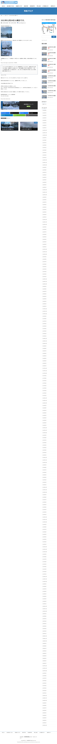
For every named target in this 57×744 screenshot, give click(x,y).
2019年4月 (44, 328)
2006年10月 (45, 700)
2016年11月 (45, 400)
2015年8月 (44, 437)
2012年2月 (44, 541)
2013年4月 (44, 507)
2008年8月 (44, 645)
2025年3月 (44, 152)
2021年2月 (44, 274)
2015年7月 (44, 440)
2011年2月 (44, 571)
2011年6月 (44, 561)
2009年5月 (44, 623)
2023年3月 (44, 212)
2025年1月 (44, 157)
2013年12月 (45, 487)
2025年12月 (45, 130)
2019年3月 (44, 331)
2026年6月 (44, 115)
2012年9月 (44, 524)
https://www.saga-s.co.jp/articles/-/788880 (9, 62)
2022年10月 (45, 224)
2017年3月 (44, 390)
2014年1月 (44, 484)
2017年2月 (44, 393)
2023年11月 (45, 192)
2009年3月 (44, 628)
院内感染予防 (30, 732)
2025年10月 (45, 135)
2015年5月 (44, 445)
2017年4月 (44, 388)
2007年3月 (44, 688)
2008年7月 (44, 648)
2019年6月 (44, 323)
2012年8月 (44, 526)
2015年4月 (44, 447)
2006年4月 (44, 715)
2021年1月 (44, 276)
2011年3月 (44, 569)
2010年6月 (44, 591)
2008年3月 (44, 658)
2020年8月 (44, 288)
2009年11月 (45, 608)
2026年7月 (44, 112)
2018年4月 (44, 358)
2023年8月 (44, 199)
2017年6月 (44, 383)
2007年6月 (44, 680)
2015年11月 (45, 430)
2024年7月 (44, 172)
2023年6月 (44, 204)
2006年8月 (44, 705)
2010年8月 (44, 586)
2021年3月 (44, 271)
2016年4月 (44, 417)
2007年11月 (45, 668)
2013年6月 (44, 502)
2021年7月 (44, 261)
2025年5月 (44, 147)
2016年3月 (44, 420)
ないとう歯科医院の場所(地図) (48, 19)
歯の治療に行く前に (10, 732)
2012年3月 (44, 539)
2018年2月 (44, 363)
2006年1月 (44, 722)
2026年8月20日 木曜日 (52, 85)
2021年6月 (44, 264)
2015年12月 (45, 427)
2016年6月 (44, 412)
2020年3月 (44, 301)
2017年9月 (44, 375)
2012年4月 (44, 536)
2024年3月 (44, 182)
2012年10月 (45, 521)
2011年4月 (44, 566)
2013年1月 (44, 514)
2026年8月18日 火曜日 (52, 90)
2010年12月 (45, 576)
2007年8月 (44, 675)
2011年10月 (45, 551)
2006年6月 (44, 710)
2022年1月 (44, 246)
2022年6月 (44, 234)
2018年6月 (44, 353)
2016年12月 (45, 398)
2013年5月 (44, 504)
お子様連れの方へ (42, 732)
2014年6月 (44, 472)
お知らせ (3, 732)
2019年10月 (45, 313)
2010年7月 (44, 588)
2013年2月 (44, 512)
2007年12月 (45, 665)
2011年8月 (44, 556)
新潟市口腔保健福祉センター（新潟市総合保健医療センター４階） (23, 87)
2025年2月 (44, 155)
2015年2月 (44, 452)
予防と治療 (35, 732)
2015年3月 (44, 450)
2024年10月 (45, 164)
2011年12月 (45, 546)
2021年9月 (44, 256)
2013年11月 (45, 489)
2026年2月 (44, 125)
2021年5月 (44, 266)
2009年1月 (44, 633)
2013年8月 (44, 497)
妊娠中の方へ (49, 732)
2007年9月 (44, 673)
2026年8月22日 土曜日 (52, 75)
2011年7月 (44, 559)
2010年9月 (44, 583)
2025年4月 (44, 150)
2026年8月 (44, 110)
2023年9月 (44, 197)
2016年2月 (44, 422)
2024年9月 (44, 167)
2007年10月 (45, 670)
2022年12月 (45, 219)
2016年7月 (44, 410)
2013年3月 (44, 509)
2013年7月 (44, 499)
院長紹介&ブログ (17, 732)
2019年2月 (44, 333)
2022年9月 (44, 226)
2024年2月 (44, 184)
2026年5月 (44, 117)
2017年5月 (44, 385)
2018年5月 (44, 355)
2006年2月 (44, 720)
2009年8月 (44, 616)
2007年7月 (44, 678)
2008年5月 (44, 653)
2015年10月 (45, 432)
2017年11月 (45, 370)
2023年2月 (44, 214)
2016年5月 (44, 415)
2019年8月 (44, 318)
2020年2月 (44, 303)
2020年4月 (44, 298)
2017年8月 (44, 378)
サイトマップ (44, 40)
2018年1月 (44, 365)
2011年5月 (44, 564)
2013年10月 (45, 492)
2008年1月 (44, 663)
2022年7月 (44, 231)
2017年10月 (45, 373)
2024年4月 (44, 179)
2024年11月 (45, 162)
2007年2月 (44, 690)
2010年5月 (44, 593)
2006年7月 (44, 707)
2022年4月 (44, 239)
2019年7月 (44, 321)
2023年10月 (45, 194)
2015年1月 (44, 455)
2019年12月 (45, 308)
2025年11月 (45, 132)
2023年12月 (45, 189)
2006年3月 (44, 717)
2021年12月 (45, 249)
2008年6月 (44, 650)
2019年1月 (44, 336)
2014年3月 (44, 479)
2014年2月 (44, 482)
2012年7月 (44, 529)
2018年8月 (44, 348)
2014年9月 (44, 464)
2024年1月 (44, 187)
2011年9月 (44, 554)
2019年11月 (45, 311)
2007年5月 (44, 683)
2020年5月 (44, 296)
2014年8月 (44, 467)
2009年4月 (44, 626)
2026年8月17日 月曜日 (52, 95)
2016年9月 (44, 405)
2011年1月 (44, 574)
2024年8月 (44, 169)
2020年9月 (44, 286)
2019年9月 (44, 316)
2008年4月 (44, 655)
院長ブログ (8, 118)
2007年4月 (44, 685)
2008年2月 (44, 660)
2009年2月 (44, 631)
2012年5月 (44, 534)
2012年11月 (45, 519)
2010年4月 (44, 596)
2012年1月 (44, 544)
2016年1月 (44, 425)
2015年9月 (44, 435)
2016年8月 (44, 407)
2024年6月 (44, 174)
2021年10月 (45, 254)
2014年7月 (44, 469)
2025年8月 (44, 140)
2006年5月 (44, 712)
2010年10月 (45, 581)
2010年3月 (44, 598)
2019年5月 (44, 326)
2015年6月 (44, 442)
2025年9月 (44, 137)
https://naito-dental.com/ (5, 98)
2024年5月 (44, 177)
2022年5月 (44, 236)
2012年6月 (44, 531)
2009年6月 (44, 621)
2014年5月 (44, 474)
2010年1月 (44, 603)
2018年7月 (44, 350)
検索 (54, 36)
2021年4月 (44, 269)
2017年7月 (44, 380)
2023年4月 (44, 209)
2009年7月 (44, 618)
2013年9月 (44, 494)
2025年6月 (44, 145)
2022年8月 (44, 229)
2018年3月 (44, 360)
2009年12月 (45, 606)
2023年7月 (44, 202)
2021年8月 (44, 259)
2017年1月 (44, 395)
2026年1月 (44, 127)
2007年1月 (44, 693)
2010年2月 (44, 601)
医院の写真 (24, 732)
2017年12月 (45, 368)
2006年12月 (45, 695)
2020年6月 (44, 293)
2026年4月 (44, 120)
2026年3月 (44, 122)
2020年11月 (45, 281)
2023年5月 (44, 207)
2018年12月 (45, 338)
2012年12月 (45, 517)
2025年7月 (44, 142)
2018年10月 (45, 343)
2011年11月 (45, 549)
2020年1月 (44, 306)
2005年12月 (45, 725)
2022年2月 (44, 244)
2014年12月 (45, 457)
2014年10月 (45, 462)
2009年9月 (44, 613)
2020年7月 (44, 291)
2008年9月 (44, 643)
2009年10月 (45, 611)
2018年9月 (44, 345)
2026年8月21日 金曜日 (52, 80)
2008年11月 (45, 638)
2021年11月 (45, 251)
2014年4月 (44, 477)
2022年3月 (44, 241)
